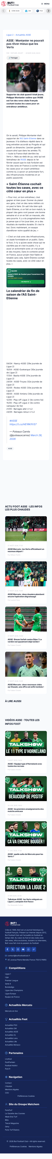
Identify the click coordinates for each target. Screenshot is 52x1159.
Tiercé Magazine (12, 1123)
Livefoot (8, 1059)
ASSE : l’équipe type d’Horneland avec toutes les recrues (25, 765)
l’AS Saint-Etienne (28, 138)
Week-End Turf (11, 1117)
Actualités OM (11, 1028)
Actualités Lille (11, 1041)
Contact (8, 1083)
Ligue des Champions (14, 990)
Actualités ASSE (23, 35)
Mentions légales (12, 1089)
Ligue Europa (10, 993)
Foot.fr (7, 1069)
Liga (7, 977)
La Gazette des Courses (15, 1113)
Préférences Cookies (26, 1096)
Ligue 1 (8, 974)
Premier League (11, 980)
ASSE (10, 448)
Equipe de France (12, 997)
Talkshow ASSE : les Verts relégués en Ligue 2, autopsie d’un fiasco (25, 900)
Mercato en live (11, 1011)
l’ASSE (23, 159)
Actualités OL (10, 1035)
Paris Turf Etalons (12, 1130)
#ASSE (13, 420)
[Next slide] (48, 11)
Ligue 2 (10, 35)
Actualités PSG (11, 1025)
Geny (7, 1126)
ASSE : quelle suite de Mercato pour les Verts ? (25, 855)
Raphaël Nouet (17, 53)
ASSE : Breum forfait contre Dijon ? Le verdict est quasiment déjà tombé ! (25, 640)
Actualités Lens (11, 1038)
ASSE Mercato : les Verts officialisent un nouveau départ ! (26, 550)
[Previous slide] (3, 11)
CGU (7, 1093)
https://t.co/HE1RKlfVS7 (23, 424)
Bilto (7, 1120)
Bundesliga (9, 987)
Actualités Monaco (12, 1045)
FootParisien (10, 1062)
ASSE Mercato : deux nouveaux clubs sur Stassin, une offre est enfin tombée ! (26, 685)
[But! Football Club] (10, 4)
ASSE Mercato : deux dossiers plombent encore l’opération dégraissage (26, 595)
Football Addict (11, 1065)
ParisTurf (8, 1110)
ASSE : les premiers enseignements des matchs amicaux (26, 810)
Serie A (8, 984)
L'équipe (8, 1086)
